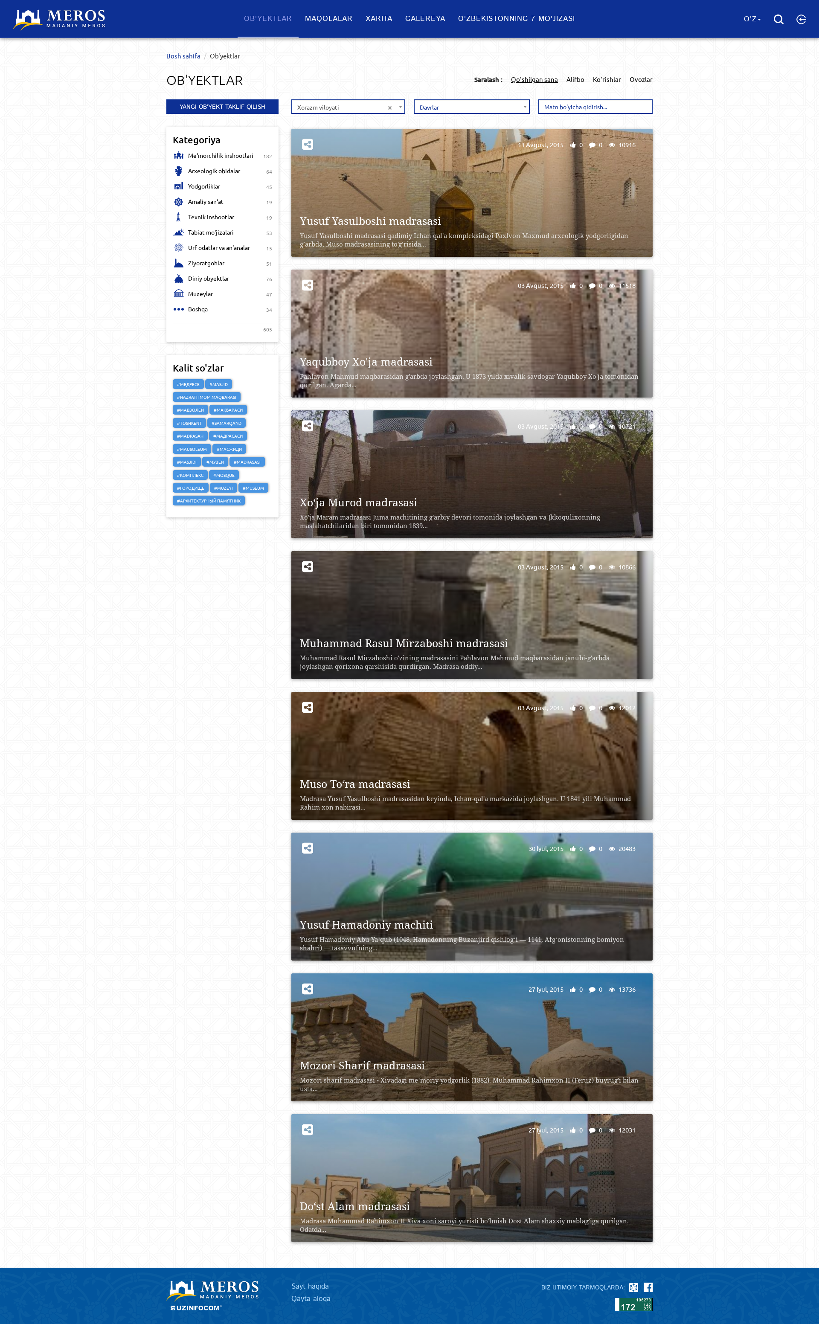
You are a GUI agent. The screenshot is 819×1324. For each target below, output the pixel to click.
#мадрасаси (228, 436)
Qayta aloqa (311, 1299)
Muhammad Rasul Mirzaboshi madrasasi (404, 643)
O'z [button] (750, 19)
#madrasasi (247, 462)
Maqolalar (329, 19)
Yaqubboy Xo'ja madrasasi (366, 361)
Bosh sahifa (183, 56)
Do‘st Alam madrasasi (355, 1206)
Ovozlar (641, 79)
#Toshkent (189, 423)
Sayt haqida (310, 1286)
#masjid (218, 384)
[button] (801, 19)
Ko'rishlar (607, 79)
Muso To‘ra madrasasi (355, 784)
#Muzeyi (223, 488)
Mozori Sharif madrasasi (362, 1065)
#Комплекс (190, 475)
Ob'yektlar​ (268, 19)
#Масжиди (229, 449)
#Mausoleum (192, 449)
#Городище (190, 488)
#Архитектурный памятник (209, 500)
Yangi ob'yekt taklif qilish (222, 107)
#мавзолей (190, 409)
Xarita (379, 19)
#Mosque (224, 475)
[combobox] (348, 106)
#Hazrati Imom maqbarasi (206, 397)
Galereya (425, 19)
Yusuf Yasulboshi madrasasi (370, 221)
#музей (215, 462)
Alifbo (575, 79)
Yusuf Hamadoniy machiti (366, 924)
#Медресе (188, 384)
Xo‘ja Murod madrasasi (358, 502)
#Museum (253, 488)
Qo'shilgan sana (534, 79)
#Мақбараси (228, 409)
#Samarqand (226, 423)
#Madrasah (190, 436)
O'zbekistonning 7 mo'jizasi (516, 19)
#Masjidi (187, 462)
